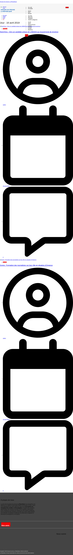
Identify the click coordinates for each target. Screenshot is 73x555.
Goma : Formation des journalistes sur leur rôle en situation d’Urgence (26, 265)
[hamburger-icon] (67, 7)
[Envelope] (69, 537)
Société (5, 262)
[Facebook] (58, 537)
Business (30, 29)
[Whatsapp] (58, 543)
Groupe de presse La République (8, 1)
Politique (5, 28)
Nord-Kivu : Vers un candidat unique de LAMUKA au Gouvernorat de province (29, 32)
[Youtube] (64, 537)
